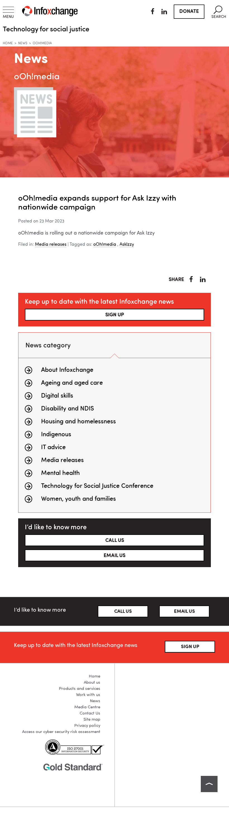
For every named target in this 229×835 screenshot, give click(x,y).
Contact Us (90, 713)
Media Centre (87, 707)
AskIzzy (127, 244)
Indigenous (56, 435)
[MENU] (8, 10)
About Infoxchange (67, 370)
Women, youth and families (78, 499)
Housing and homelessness (78, 422)
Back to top (209, 784)
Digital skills (57, 396)
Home (8, 43)
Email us (114, 555)
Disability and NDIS (67, 409)
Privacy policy (87, 726)
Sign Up (190, 646)
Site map (92, 720)
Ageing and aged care (72, 383)
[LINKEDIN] (164, 12)
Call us (114, 540)
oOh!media (104, 244)
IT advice (53, 447)
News (22, 43)
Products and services (79, 689)
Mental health (60, 473)
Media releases (50, 244)
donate (189, 11)
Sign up (114, 314)
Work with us (88, 695)
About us (92, 683)
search (218, 12)
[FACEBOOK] (152, 12)
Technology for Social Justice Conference (97, 486)
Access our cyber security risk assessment (61, 732)
